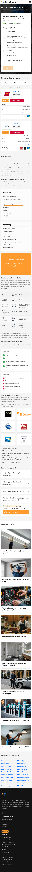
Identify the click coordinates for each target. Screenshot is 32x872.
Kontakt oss (5, 824)
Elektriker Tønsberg (22, 774)
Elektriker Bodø (21, 783)
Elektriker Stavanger (7, 777)
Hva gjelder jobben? (9, 28)
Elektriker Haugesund (7, 786)
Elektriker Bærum (21, 766)
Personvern (5, 829)
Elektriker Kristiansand (23, 777)
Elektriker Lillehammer (23, 780)
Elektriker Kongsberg (7, 780)
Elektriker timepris (6, 837)
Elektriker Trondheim (7, 772)
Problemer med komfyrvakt (9, 844)
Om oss (4, 826)
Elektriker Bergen (6, 766)
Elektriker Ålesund (22, 769)
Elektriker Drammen (7, 783)
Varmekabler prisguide (8, 842)
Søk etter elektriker (7, 819)
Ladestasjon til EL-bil (7, 840)
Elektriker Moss (21, 763)
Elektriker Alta (5, 763)
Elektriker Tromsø (22, 772)
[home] (8, 2)
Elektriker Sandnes (22, 786)
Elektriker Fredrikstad (7, 774)
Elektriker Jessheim (6, 769)
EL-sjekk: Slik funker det (8, 847)
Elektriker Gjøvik (21, 760)
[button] (30, 2)
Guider (3, 822)
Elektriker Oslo (5, 760)
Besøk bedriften (26, 113)
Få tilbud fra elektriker (11, 512)
